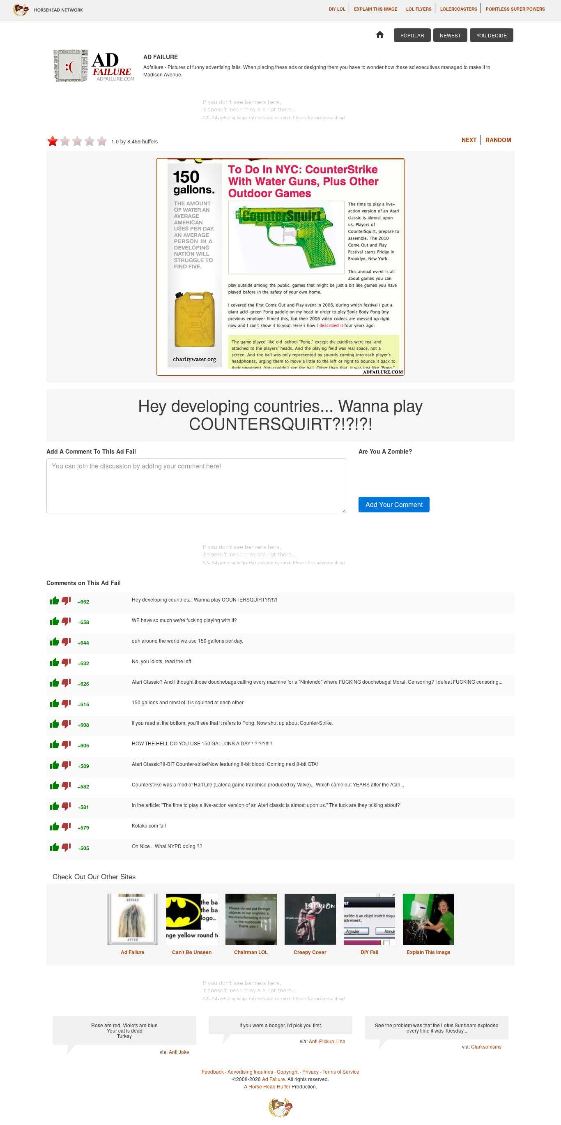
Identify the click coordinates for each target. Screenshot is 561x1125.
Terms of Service (340, 1071)
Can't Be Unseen (192, 952)
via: (164, 1051)
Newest (450, 35)
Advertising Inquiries (250, 1071)
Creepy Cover (310, 952)
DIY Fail (369, 952)
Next (469, 140)
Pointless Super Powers (515, 9)
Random (498, 140)
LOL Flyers (419, 9)
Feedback (213, 1071)
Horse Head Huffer (269, 1086)
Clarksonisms (486, 1046)
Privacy (310, 1071)
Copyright (288, 1071)
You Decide (491, 35)
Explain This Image (376, 9)
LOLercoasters (458, 9)
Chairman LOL (251, 952)
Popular (412, 35)
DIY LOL (337, 9)
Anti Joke (179, 1051)
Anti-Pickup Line (327, 1040)
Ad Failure (133, 952)
